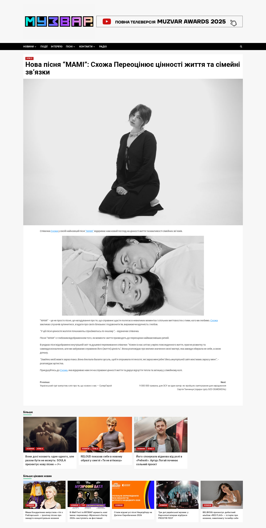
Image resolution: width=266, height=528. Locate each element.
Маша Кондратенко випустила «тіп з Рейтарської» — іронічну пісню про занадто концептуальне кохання (44, 515)
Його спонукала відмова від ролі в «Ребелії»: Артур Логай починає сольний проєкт (159, 460)
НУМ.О (29, 58)
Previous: (76, 384)
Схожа (54, 230)
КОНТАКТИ (86, 46)
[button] (241, 46)
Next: (182, 386)
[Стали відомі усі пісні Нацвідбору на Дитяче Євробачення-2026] (133, 495)
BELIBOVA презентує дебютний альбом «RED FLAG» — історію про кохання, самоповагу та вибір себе (220, 515)
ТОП (83, 505)
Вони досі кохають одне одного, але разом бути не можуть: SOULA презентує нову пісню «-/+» (49, 460)
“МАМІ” (89, 230)
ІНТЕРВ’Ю (56, 46)
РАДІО (103, 46)
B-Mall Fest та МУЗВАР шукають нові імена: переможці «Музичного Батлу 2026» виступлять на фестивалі (88, 515)
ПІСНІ (69, 46)
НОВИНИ (28, 46)
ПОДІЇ (44, 46)
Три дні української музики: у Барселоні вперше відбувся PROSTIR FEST (173, 515)
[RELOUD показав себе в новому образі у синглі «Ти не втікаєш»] (105, 434)
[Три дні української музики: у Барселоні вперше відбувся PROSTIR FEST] (177, 495)
